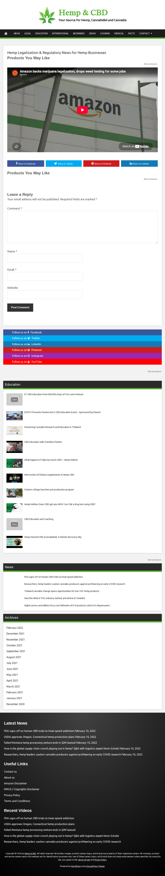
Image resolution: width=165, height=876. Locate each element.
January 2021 (14, 698)
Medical (119, 33)
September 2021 (15, 651)
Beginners (79, 33)
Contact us (10, 771)
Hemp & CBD (83, 12)
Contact (144, 33)
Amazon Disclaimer (15, 783)
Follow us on (27, 332)
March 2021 (13, 686)
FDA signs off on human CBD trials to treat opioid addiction (39, 730)
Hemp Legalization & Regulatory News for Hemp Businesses (56, 53)
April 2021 (12, 680)
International (60, 33)
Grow (92, 33)
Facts (131, 33)
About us (9, 777)
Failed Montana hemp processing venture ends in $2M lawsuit (40, 742)
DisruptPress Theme (95, 866)
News (17, 33)
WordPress (76, 866)
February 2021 (14, 692)
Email (11, 269)
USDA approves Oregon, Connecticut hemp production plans (39, 736)
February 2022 (14, 627)
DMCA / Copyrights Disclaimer (21, 789)
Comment (14, 208)
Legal (27, 33)
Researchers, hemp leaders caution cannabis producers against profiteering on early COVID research (62, 754)
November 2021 (15, 639)
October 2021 (14, 645)
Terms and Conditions (17, 800)
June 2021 (12, 668)
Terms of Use (84, 860)
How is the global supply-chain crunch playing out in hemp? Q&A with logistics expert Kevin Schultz (61, 748)
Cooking (105, 33)
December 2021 (15, 633)
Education (41, 33)
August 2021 (13, 657)
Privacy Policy (12, 795)
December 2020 (15, 704)
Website (12, 287)
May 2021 (12, 674)
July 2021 (12, 662)
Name (12, 251)
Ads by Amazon (150, 64)
